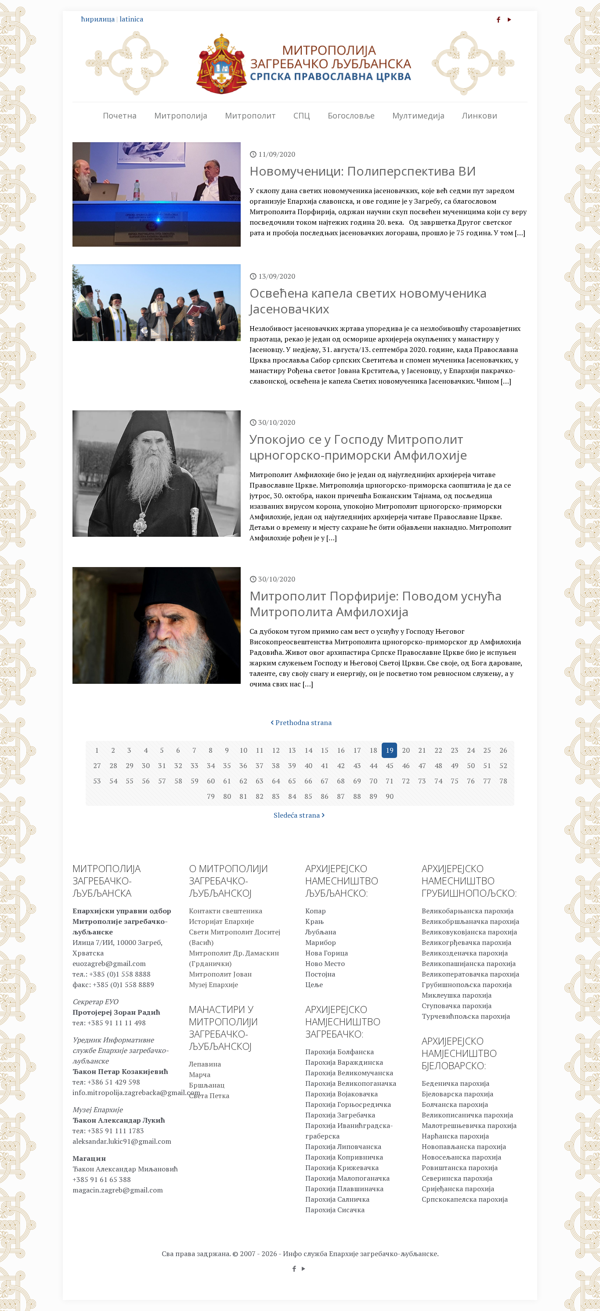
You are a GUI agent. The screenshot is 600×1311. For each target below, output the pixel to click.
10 (243, 750)
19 (390, 750)
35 (227, 765)
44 (373, 765)
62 (243, 781)
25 (487, 750)
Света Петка (209, 1095)
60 (211, 781)
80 (227, 796)
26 (503, 750)
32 (178, 765)
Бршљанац (206, 1085)
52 (503, 765)
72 (406, 781)
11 (260, 750)
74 (438, 781)
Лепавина (205, 1064)
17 (357, 750)
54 (113, 781)
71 (390, 781)
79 (211, 796)
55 (130, 781)
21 (422, 750)
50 (471, 765)
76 (471, 781)
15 (325, 750)
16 (341, 750)
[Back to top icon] (558, 1293)
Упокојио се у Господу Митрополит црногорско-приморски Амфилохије (358, 447)
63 (260, 781)
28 (113, 765)
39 (292, 765)
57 (162, 781)
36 (243, 765)
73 (422, 781)
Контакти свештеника (225, 911)
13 (292, 750)
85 (308, 796)
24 (471, 750)
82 (260, 796)
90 (390, 796)
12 (276, 750)
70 (373, 781)
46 (406, 765)
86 (325, 796)
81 (243, 796)
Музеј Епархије (213, 984)
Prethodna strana (303, 722)
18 (373, 750)
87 (341, 796)
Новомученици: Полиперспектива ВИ (362, 170)
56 (146, 781)
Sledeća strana (297, 815)
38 (276, 765)
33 (195, 765)
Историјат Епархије (221, 921)
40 (308, 765)
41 (325, 765)
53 (97, 781)
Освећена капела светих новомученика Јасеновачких (368, 300)
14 (308, 750)
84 (292, 796)
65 (292, 781)
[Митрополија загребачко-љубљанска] (300, 63)
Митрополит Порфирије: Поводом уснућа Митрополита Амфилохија (375, 603)
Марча (199, 1074)
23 (455, 750)
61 (227, 781)
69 (357, 781)
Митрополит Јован (220, 974)
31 (162, 765)
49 (455, 765)
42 (341, 765)
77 (487, 781)
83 (276, 796)
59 (195, 781)
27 (97, 765)
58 (178, 781)
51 (487, 765)
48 (438, 765)
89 (373, 796)
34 (211, 765)
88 (357, 796)
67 (325, 781)
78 (503, 781)
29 (130, 765)
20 (406, 750)
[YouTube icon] (509, 19)
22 (438, 750)
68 (341, 781)
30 (146, 765)
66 (308, 781)
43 (357, 765)
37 (260, 765)
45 (390, 765)
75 (455, 781)
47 (422, 765)
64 (276, 781)
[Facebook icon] (498, 19)
